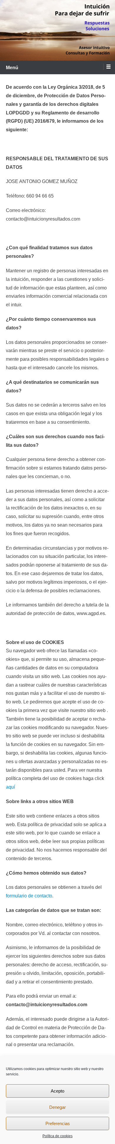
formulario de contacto (29, 895)
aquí (10, 786)
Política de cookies (57, 1136)
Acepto (57, 1090)
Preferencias (57, 1123)
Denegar (57, 1107)
